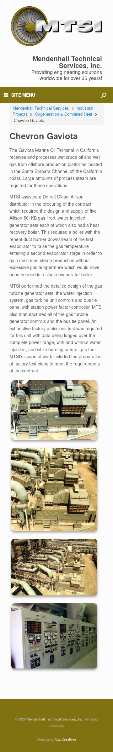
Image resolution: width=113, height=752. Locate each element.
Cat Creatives (66, 739)
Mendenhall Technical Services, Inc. (55, 718)
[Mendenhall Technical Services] (56, 26)
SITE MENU (23, 95)
